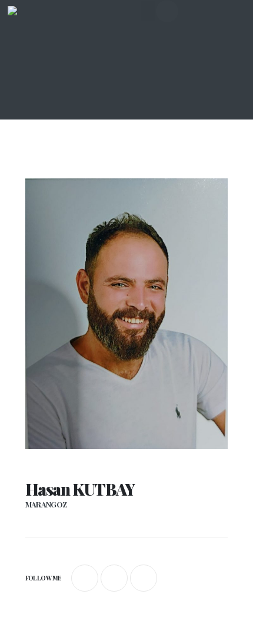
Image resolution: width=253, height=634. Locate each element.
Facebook (84, 578)
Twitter (114, 578)
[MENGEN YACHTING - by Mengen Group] (31, 29)
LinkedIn (143, 578)
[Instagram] (167, 11)
